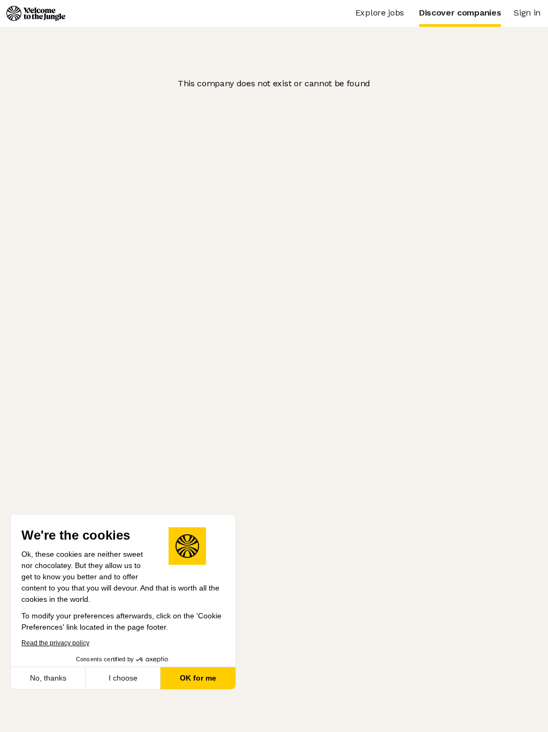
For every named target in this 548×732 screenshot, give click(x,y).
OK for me (198, 678)
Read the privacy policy (55, 643)
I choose (123, 678)
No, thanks (48, 678)
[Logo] (35, 13)
